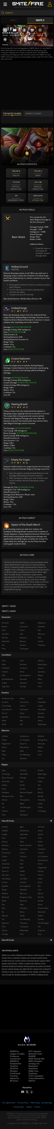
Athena (41, 660)
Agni (21, 827)
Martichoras (25, 717)
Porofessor (14, 1056)
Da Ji (21, 860)
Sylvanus (23, 683)
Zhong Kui (24, 814)
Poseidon (23, 908)
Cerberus (41, 849)
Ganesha (41, 671)
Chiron (22, 706)
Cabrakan (24, 849)
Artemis (23, 838)
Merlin (40, 893)
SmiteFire (14, 1066)
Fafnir (22, 671)
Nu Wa (40, 901)
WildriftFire (14, 1061)
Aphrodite (24, 834)
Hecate (41, 871)
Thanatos (23, 923)
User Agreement (8, 1102)
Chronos (23, 856)
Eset (21, 864)
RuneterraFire (15, 1064)
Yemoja (23, 686)
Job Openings (47, 1102)
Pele (39, 637)
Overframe (33, 1073)
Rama (22, 912)
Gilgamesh (42, 867)
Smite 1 (14, 20)
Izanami (23, 882)
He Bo (22, 785)
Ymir (22, 934)
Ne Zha (41, 897)
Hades (22, 871)
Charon (41, 852)
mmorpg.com (34, 1064)
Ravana (23, 641)
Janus (40, 882)
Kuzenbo (23, 679)
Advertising (34, 1102)
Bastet (40, 845)
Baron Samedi (25, 845)
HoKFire (32, 1081)
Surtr (40, 754)
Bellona (41, 736)
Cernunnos (24, 702)
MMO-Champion (35, 1061)
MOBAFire (14, 1051)
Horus (22, 875)
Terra (40, 683)
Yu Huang (42, 811)
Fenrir (40, 864)
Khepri (40, 675)
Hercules (41, 743)
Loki (39, 889)
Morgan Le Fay (26, 897)
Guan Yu (23, 743)
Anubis (40, 770)
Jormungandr (25, 886)
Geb (21, 867)
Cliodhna (41, 626)
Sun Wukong (25, 919)
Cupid (40, 706)
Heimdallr (42, 709)
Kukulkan (23, 889)
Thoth (40, 807)
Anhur (40, 830)
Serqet (40, 641)
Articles (37, 1107)
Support (29, 1107)
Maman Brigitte (26, 792)
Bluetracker (33, 1066)
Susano (41, 919)
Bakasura (42, 623)
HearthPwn (33, 1068)
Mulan (40, 747)
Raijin (22, 803)
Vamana (23, 758)
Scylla (22, 915)
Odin (22, 904)
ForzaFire (14, 1076)
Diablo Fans (33, 1071)
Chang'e (23, 777)
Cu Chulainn (43, 856)
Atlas (22, 841)
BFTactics (14, 1081)
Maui (40, 679)
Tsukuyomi (24, 926)
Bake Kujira (42, 664)
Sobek (40, 915)
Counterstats (15, 1059)
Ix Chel (22, 789)
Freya (40, 781)
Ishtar (40, 878)
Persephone (25, 800)
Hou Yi (40, 875)
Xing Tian (41, 930)
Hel (39, 785)
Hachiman (24, 709)
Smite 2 (40, 20)
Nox (21, 796)
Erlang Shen (43, 740)
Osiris (40, 904)
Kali (39, 886)
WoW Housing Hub (36, 1059)
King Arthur (24, 747)
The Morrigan (43, 923)
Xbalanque (24, 930)
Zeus (40, 934)
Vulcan (22, 811)
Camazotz (24, 626)
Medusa (41, 717)
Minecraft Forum (35, 1054)
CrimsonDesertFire (36, 1078)
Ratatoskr (42, 912)
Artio (40, 838)
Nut (21, 720)
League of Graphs (17, 1054)
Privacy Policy (22, 1102)
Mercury (23, 893)
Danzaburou (43, 860)
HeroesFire (14, 1078)
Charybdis (42, 702)
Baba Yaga (42, 774)
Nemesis (23, 901)
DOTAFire (14, 1068)
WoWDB (32, 1056)
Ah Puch (41, 827)
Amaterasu (24, 830)
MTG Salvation (35, 1051)
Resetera (13, 1071)
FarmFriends (15, 1073)
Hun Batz (23, 878)
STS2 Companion (36, 1076)
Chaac (22, 852)
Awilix (40, 841)
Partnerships (19, 1107)
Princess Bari (43, 908)
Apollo (40, 834)
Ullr (39, 926)
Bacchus (23, 664)
